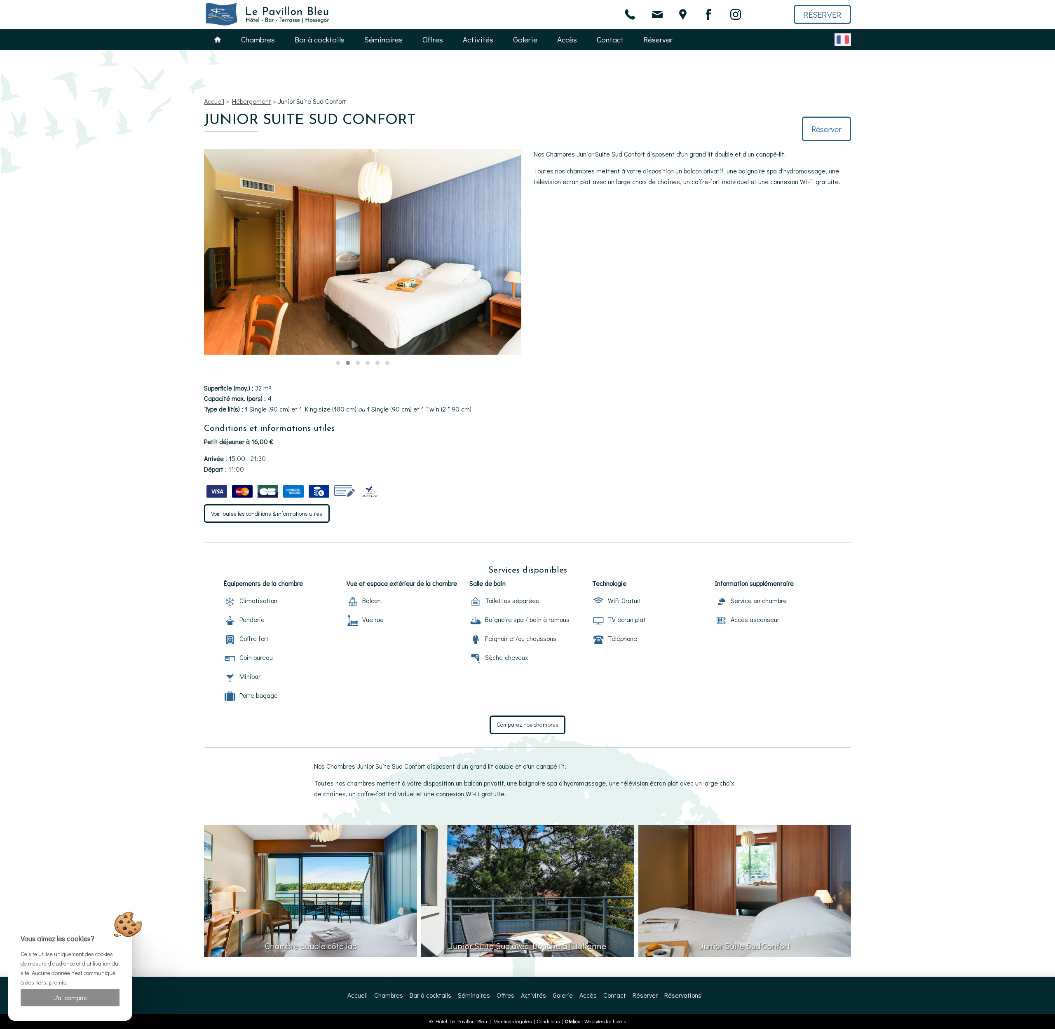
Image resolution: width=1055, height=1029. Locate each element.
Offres (432, 39)
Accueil (214, 101)
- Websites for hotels (595, 1021)
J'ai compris (70, 997)
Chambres (258, 39)
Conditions (548, 1021)
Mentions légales (512, 1021)
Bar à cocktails (320, 39)
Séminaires (383, 39)
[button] (338, 363)
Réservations (682, 995)
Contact (610, 39)
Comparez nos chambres (527, 724)
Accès (567, 39)
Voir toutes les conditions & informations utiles (266, 513)
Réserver (822, 14)
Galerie (525, 39)
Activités (478, 39)
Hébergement (251, 101)
